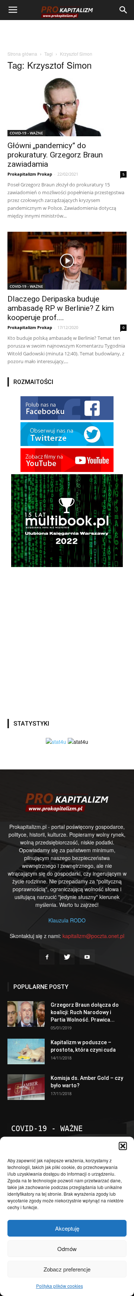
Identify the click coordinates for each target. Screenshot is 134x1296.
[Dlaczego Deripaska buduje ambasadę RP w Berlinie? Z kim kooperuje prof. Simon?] (67, 261)
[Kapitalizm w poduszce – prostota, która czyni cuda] (26, 1051)
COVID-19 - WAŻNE (26, 133)
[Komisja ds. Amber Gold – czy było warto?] (26, 1087)
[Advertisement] (67, 33)
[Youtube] (87, 957)
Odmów (67, 1249)
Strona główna (22, 54)
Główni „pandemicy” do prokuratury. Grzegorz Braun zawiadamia (55, 155)
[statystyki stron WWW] (56, 741)
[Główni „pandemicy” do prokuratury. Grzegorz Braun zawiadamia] (67, 107)
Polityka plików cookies (59, 1286)
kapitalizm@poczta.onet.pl (93, 936)
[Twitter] (67, 957)
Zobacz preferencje (67, 1269)
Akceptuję (67, 1228)
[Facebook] (46, 957)
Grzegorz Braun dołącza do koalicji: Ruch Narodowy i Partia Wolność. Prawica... (85, 1012)
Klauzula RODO (67, 920)
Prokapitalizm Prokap (29, 174)
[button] (123, 1146)
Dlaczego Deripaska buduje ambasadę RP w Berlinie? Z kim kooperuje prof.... (60, 308)
